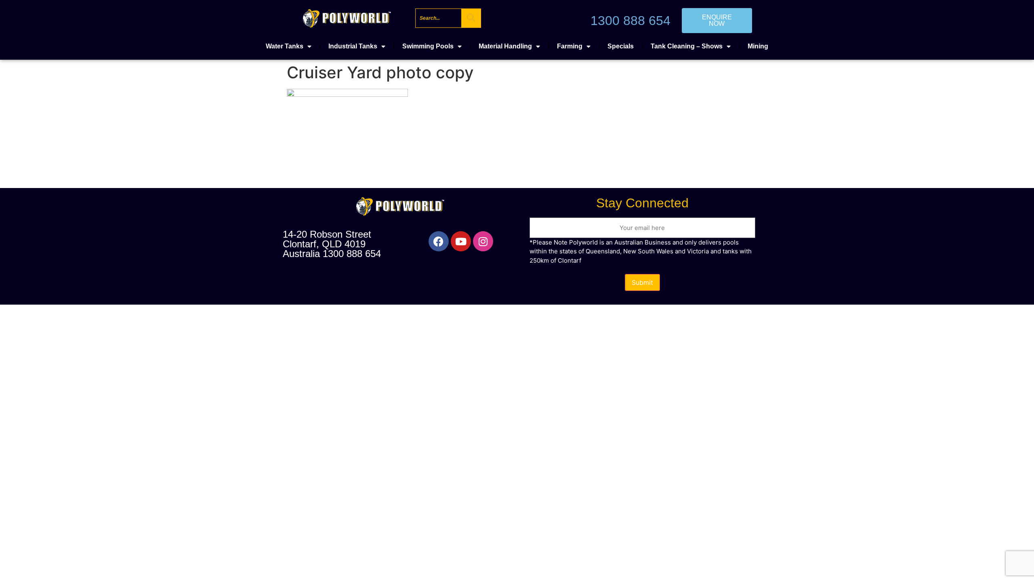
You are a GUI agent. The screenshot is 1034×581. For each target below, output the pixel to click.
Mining (758, 46)
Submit (642, 282)
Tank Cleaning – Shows (687, 46)
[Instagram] (483, 241)
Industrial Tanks (352, 46)
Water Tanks (284, 46)
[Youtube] (461, 241)
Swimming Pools (428, 46)
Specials (620, 46)
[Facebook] (439, 241)
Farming (569, 46)
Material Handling (505, 46)
